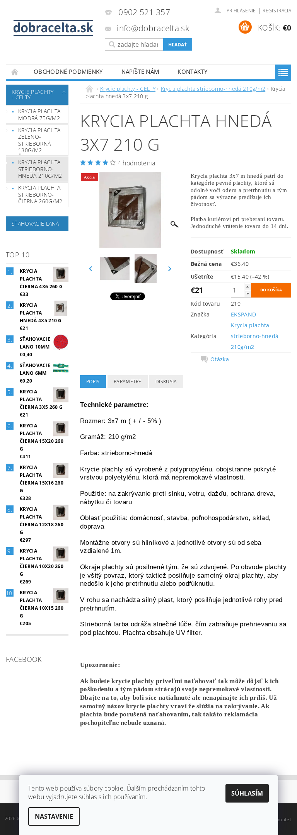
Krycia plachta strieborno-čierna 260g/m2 (40, 194)
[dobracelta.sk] (53, 28)
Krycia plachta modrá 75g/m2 (39, 114)
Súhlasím (247, 793)
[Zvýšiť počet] (247, 286)
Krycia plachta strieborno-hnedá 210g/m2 (40, 168)
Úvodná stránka (15, 71)
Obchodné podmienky (68, 71)
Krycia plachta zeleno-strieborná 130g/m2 (39, 140)
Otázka (219, 359)
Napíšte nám (140, 71)
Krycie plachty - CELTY (32, 94)
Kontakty (192, 71)
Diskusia (166, 381)
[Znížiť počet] (247, 293)
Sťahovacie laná (35, 223)
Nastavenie (54, 816)
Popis (93, 381)
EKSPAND (243, 314)
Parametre (128, 381)
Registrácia (277, 10)
